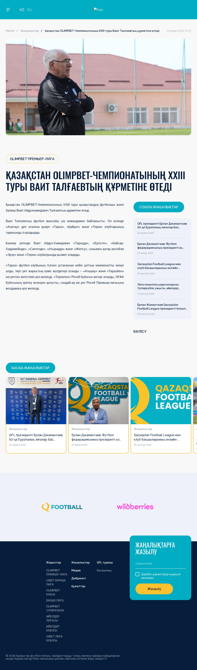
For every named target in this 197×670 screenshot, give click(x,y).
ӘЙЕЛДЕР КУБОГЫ (52, 628)
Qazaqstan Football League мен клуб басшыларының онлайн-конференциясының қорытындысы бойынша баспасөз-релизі (161, 266)
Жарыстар (53, 562)
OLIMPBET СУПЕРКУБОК (55, 608)
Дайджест (78, 578)
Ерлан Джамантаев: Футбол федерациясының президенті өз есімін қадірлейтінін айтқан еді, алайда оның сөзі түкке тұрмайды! (161, 246)
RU (29, 10)
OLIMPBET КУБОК (53, 592)
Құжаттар (78, 586)
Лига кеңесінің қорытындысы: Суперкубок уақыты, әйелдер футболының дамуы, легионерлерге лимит (158, 286)
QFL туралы (105, 562)
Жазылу (154, 589)
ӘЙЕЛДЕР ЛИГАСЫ (52, 618)
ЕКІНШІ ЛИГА (54, 600)
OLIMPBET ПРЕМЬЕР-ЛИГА (56, 572)
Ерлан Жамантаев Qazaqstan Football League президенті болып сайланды (161, 307)
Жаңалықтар (30, 30)
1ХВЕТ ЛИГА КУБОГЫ (54, 638)
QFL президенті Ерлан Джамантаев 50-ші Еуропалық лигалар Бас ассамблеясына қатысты (162, 225)
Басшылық (104, 570)
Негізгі (10, 30)
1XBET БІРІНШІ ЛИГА (56, 582)
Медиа (76, 570)
